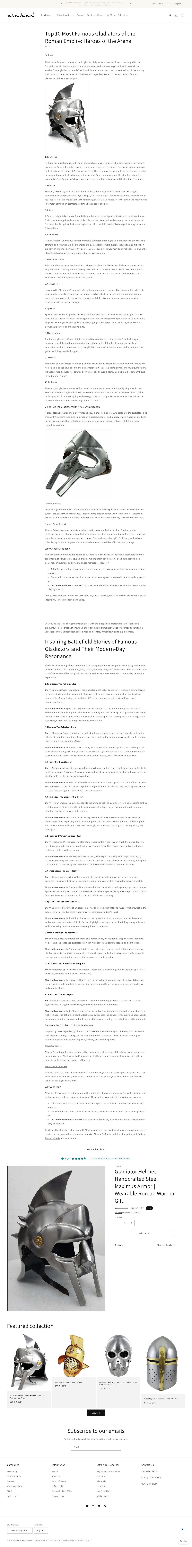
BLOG (9, 1491)
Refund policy (58, 1486)
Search (55, 1471)
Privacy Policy (58, 1496)
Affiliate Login (103, 1496)
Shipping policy (68, 1540)
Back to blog (98, 1149)
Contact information (84, 1540)
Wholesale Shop (14, 1486)
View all (96, 1412)
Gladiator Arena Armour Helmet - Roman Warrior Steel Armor (26, 1396)
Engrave (10, 1481)
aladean (16, 1541)
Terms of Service (59, 1481)
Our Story (101, 1476)
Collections (12, 1496)
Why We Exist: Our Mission (108, 1471)
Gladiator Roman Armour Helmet (68, 1382)
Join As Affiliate (104, 1491)
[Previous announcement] (61, 3)
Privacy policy (40, 1540)
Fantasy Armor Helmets (56, 524)
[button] (47, 15)
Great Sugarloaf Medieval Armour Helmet (161, 1399)
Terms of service (54, 1540)
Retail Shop (12, 1471)
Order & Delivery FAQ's (62, 1491)
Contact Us (102, 1486)
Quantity (118, 1217)
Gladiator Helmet (53, 503)
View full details (164, 1245)
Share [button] (50, 55)
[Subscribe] (118, 1447)
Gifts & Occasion (14, 1476)
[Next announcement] (130, 3)
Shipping (118, 1212)
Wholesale (101, 1481)
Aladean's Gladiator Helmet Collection (69, 631)
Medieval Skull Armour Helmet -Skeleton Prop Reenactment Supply (118, 1383)
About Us (56, 1476)
